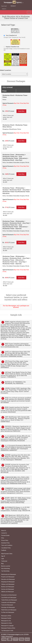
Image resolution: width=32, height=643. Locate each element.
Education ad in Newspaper (8, 579)
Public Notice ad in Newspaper (8, 609)
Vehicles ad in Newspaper (7, 591)
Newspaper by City (6, 620)
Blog (2, 563)
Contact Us (4, 8)
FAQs (2, 538)
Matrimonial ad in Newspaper (8, 574)
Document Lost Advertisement (9, 595)
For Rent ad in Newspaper (7, 612)
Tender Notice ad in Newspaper (9, 600)
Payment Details (5, 535)
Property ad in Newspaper (7, 576)
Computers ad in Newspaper (8, 602)
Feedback (3, 550)
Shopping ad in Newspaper (8, 581)
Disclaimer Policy (5, 543)
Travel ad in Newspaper (7, 605)
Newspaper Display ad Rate (8, 628)
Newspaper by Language (7, 625)
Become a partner (5, 566)
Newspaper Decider (6, 618)
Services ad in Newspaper (7, 589)
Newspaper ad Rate (6, 615)
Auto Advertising (5, 568)
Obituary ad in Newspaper (7, 584)
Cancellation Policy (6, 547)
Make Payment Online (6, 553)
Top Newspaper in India (7, 630)
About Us (3, 530)
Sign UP (3, 556)
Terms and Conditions (6, 545)
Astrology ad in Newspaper (8, 607)
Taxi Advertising (5, 571)
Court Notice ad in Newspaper (8, 597)
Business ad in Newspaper (7, 586)
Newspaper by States (6, 623)
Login (2, 558)
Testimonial (4, 561)
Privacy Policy (4, 540)
